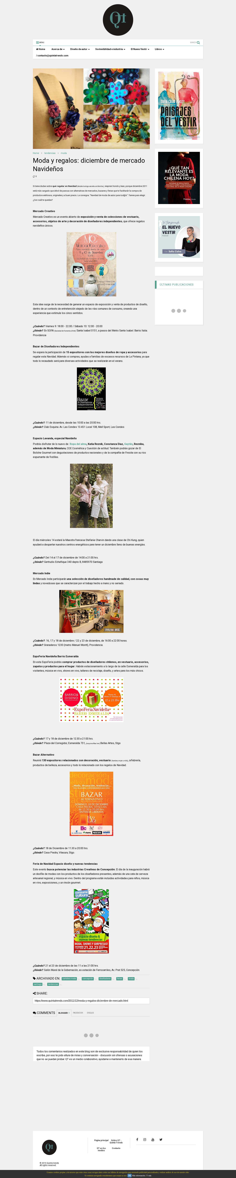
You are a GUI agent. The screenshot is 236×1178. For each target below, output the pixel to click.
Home (41, 49)
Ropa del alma (78, 444)
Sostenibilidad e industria (109, 49)
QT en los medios (101, 1149)
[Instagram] (144, 1140)
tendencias (50, 153)
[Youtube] (152, 1140)
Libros (158, 49)
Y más (148, 1175)
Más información (138, 1175)
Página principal (101, 1140)
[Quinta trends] (118, 35)
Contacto (116, 1148)
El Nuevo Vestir (139, 49)
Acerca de (57, 49)
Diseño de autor (78, 49)
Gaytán (128, 444)
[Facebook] (137, 1140)
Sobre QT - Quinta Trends (116, 1141)
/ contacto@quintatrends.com (52, 55)
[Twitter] (160, 1140)
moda (64, 153)
